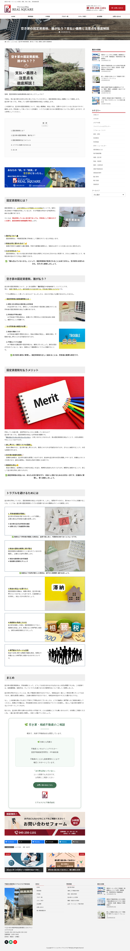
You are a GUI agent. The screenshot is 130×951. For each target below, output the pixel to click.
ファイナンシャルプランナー (102, 126)
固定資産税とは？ (18, 130)
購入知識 (96, 180)
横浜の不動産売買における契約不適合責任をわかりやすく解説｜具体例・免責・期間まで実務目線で (113, 67)
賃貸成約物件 (97, 173)
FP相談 (38, 894)
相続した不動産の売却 (73, 890)
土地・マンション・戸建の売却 (76, 904)
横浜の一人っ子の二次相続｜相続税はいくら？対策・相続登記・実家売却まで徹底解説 (113, 56)
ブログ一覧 (39, 897)
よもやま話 (18, 847)
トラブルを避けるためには (21, 145)
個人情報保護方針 (41, 910)
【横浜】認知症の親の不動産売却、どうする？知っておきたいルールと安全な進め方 (113, 100)
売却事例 (96, 138)
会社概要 (39, 904)
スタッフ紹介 (40, 900)
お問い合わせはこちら (45, 785)
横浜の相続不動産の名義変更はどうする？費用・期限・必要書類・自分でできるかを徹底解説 (113, 89)
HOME (38, 887)
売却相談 (39, 890)
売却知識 (96, 142)
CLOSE (45, 125)
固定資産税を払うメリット (21, 140)
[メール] (11, 942)
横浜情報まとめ (98, 150)
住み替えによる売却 (73, 897)
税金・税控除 (97, 161)
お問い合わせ (118, 8)
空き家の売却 (71, 887)
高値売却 (96, 184)
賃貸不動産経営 (98, 169)
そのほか (96, 119)
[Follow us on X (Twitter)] (6, 942)
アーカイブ (96, 190)
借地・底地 (96, 134)
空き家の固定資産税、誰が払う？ (23, 135)
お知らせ (96, 115)
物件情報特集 (97, 153)
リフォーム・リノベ (99, 130)
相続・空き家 (26, 847)
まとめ (14, 150)
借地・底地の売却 (72, 894)
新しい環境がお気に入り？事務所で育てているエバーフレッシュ (113, 77)
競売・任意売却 (98, 165)
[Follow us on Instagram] (15, 942)
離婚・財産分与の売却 (73, 900)
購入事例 (96, 177)
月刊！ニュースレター (100, 146)
